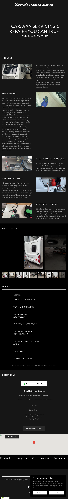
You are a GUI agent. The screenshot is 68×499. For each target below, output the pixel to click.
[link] (34, 5)
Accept (56, 492)
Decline (39, 492)
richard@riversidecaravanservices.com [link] (41, 400)
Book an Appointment (34, 428)
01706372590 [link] (26, 400)
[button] (38, 410)
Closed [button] (35, 410)
